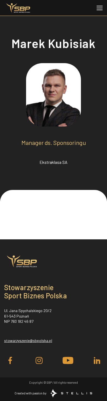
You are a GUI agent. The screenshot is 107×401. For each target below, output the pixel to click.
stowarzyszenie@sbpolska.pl (28, 340)
